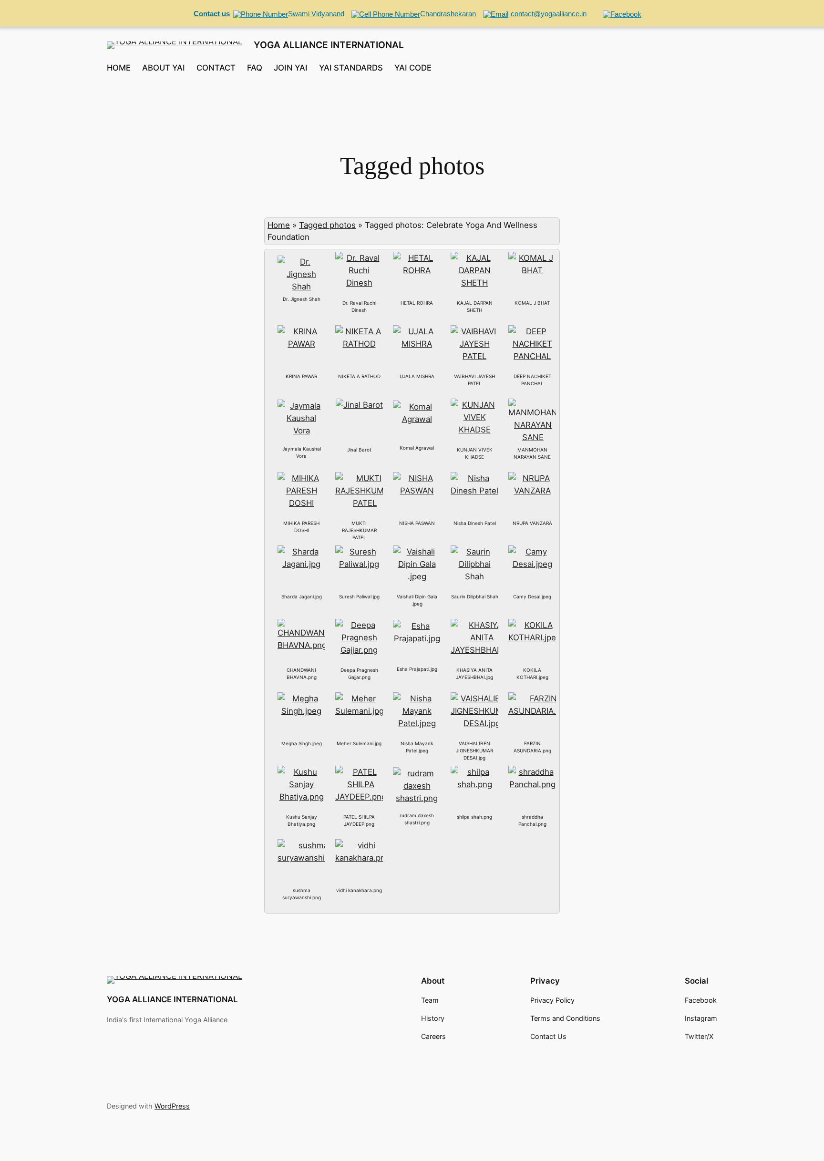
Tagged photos (327, 225)
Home (279, 225)
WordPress (172, 1106)
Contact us (212, 14)
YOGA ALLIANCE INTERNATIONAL (329, 45)
